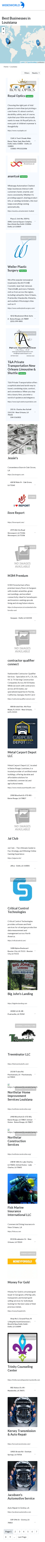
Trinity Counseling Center (20, 1368)
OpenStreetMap (32, 62)
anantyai (13, 176)
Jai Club (13, 838)
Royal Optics (16, 96)
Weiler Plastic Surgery (17, 268)
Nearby (35, 73)
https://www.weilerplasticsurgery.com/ (21, 308)
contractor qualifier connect (21, 662)
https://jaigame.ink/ (14, 858)
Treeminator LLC (19, 1054)
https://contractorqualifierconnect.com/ (21, 699)
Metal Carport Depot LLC (22, 754)
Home (6, 67)
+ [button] (3, 29)
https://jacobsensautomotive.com (19, 1512)
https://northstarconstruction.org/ (19, 1109)
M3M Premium (18, 575)
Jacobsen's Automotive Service (21, 1496)
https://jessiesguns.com (16, 475)
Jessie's (13, 458)
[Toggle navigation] (40, 5)
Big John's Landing (20, 994)
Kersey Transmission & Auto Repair (22, 1432)
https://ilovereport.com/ (16, 522)
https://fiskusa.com (14, 1231)
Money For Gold (19, 1282)
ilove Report (16, 513)
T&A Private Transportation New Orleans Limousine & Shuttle (22, 367)
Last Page (22, 1537)
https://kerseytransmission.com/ (19, 1444)
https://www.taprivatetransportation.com (22, 402)
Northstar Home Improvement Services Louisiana (20, 1095)
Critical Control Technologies (18, 910)
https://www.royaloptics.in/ (17, 131)
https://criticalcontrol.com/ (17, 941)
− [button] (3, 32)
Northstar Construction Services (17, 1141)
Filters (26, 73)
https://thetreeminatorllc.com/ (18, 1064)
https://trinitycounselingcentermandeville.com (24, 1380)
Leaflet (22, 62)
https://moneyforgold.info (17, 1311)
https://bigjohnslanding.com (17, 1003)
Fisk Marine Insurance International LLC (19, 1211)
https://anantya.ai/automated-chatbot (21, 211)
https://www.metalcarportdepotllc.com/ (22, 788)
